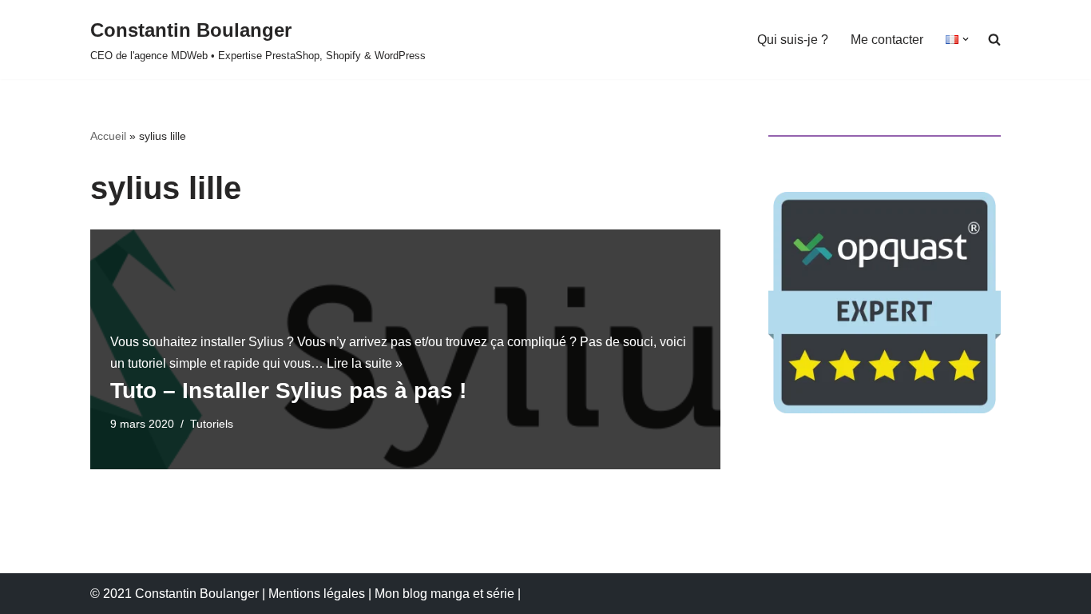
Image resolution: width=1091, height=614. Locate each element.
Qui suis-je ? (792, 39)
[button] (965, 39)
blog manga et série (458, 593)
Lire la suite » (365, 363)
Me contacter (887, 39)
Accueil (108, 136)
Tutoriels (211, 423)
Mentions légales (316, 593)
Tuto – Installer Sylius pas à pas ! (288, 390)
